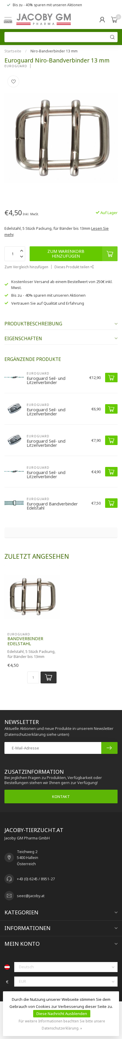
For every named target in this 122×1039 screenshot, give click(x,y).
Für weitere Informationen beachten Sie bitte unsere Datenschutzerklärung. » (62, 1024)
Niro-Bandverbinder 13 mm (54, 51)
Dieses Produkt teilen (72, 266)
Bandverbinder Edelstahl (25, 641)
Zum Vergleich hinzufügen (26, 266)
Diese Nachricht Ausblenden (61, 1013)
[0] (114, 19)
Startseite (12, 51)
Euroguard (15, 66)
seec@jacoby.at (30, 895)
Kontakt (61, 796)
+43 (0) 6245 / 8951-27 (36, 878)
